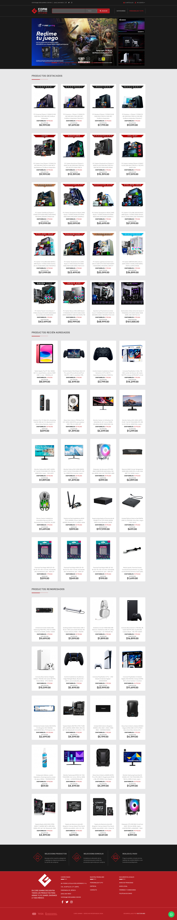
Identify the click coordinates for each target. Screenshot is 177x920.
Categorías (121, 11)
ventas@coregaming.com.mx (42, 2)
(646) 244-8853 (66, 893)
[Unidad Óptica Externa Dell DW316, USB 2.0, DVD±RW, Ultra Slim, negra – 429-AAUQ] (132, 501)
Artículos (129, 2)
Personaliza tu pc (96, 882)
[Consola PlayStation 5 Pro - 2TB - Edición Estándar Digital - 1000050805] (103, 659)
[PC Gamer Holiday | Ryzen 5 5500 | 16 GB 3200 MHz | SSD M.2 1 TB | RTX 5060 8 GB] (132, 146)
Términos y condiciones (127, 890)
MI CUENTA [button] (140, 2)
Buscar (104, 11)
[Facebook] (66, 2)
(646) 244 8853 (59, 2)
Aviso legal (123, 886)
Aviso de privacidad (126, 882)
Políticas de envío (125, 893)
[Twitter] (69, 2)
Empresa (93, 886)
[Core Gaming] (39, 11)
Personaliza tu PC (136, 11)
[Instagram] (72, 2)
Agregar (46, 117)
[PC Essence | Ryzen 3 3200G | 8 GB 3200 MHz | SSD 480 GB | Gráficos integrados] (44, 97)
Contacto (93, 890)
